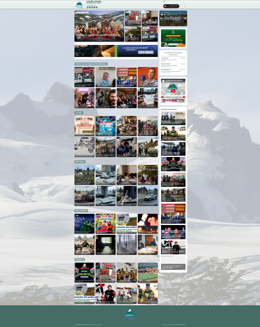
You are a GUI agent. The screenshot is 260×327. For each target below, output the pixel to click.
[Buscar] (164, 1)
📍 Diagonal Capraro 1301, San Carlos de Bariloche (171, 71)
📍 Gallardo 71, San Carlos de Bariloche (169, 59)
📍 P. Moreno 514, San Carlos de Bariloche (169, 65)
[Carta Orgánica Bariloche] (173, 38)
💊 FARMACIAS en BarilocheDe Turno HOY (173, 53)
